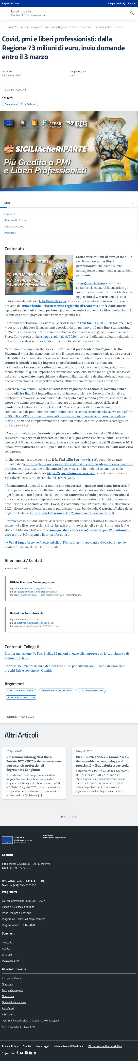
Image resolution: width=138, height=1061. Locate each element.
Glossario (7, 942)
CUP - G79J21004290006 (20, 690)
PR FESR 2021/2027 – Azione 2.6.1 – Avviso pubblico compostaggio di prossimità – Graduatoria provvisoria (102, 761)
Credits (27, 1046)
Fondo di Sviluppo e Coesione (18, 907)
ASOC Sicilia (8, 1014)
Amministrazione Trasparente (18, 1026)
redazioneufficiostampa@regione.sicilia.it (37, 592)
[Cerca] (132, 13)
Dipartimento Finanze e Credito (56, 690)
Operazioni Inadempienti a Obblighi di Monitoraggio (30, 1020)
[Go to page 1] (62, 817)
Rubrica (6, 948)
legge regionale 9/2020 (59, 336)
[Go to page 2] (65, 817)
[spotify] (34, 1053)
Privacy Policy (10, 1046)
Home (10, 27)
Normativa (8, 996)
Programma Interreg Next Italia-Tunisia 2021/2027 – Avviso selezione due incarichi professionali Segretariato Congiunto (33, 763)
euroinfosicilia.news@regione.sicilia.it (35, 623)
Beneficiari (8, 1008)
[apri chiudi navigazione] (6, 13)
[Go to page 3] (69, 817)
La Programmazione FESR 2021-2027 (23, 901)
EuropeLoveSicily (116, 3)
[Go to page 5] (76, 817)
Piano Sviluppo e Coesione (16, 913)
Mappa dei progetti (12, 990)
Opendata (7, 984)
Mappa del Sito (10, 961)
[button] (69, 203)
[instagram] (26, 1052)
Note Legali (42, 1046)
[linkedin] (30, 1052)
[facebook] (17, 1052)
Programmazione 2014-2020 (18, 925)
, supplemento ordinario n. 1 (71, 513)
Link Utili (7, 954)
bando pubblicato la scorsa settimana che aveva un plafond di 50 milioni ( (68, 416)
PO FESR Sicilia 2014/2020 (21, 697)
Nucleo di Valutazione (14, 1002)
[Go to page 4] (73, 817)
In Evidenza (30, 104)
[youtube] (21, 1052)
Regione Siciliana (92, 283)
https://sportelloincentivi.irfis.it (71, 473)
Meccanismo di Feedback (68, 1046)
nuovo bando (26, 389)
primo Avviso (16, 521)
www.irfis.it (88, 459)
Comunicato (11, 104)
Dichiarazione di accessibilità (105, 1046)
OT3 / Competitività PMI (91, 690)
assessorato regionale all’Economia (72, 306)
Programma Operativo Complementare (23, 919)
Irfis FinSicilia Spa (52, 301)
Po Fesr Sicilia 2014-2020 (94, 323)
